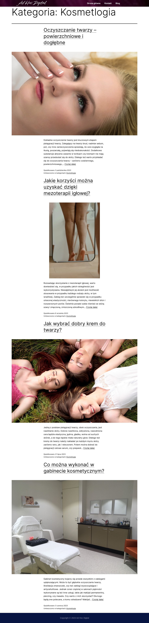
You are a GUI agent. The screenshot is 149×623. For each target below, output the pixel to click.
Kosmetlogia (71, 173)
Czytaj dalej (70, 164)
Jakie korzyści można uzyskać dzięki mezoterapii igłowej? (68, 187)
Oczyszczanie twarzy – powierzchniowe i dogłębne (70, 36)
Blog (118, 3)
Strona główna (93, 3)
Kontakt (108, 3)
